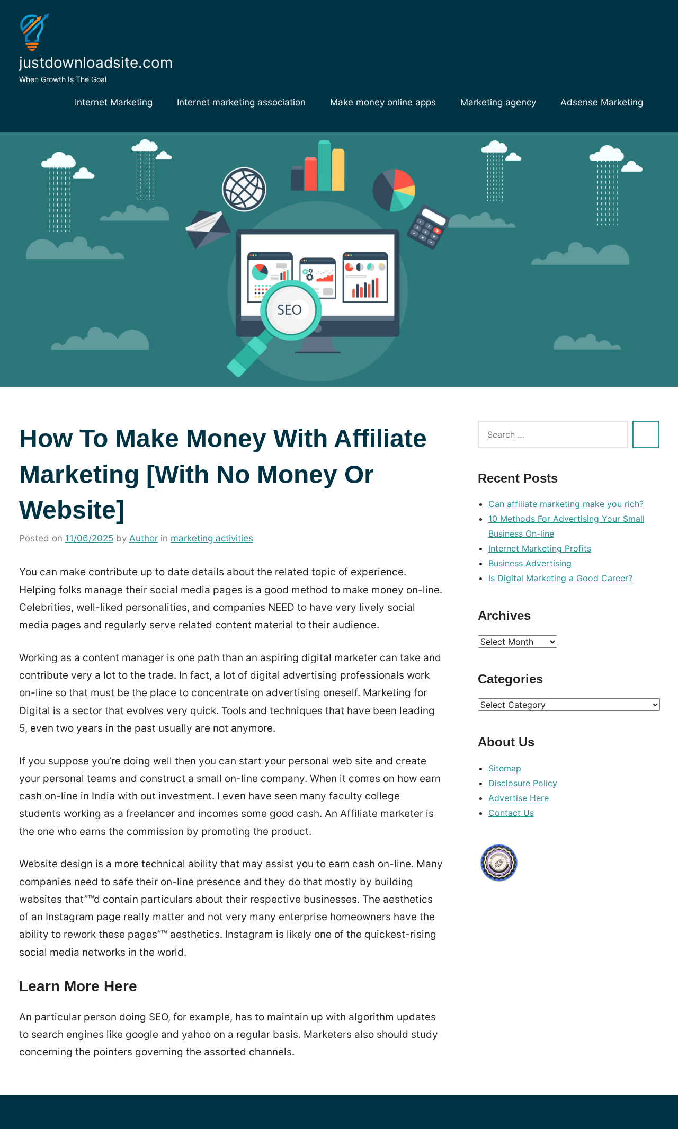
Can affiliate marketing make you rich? (566, 504)
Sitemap (504, 768)
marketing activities (212, 538)
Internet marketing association (241, 102)
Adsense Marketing (601, 102)
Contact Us (511, 812)
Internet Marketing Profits (539, 548)
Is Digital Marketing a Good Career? (560, 578)
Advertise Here (518, 798)
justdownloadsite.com (96, 63)
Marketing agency (498, 102)
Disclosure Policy (522, 783)
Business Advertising (530, 563)
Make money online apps (383, 102)
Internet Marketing (114, 102)
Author (143, 538)
